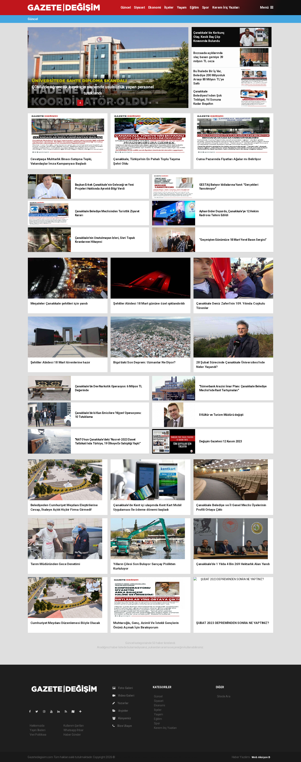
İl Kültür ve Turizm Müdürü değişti (221, 414)
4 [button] (80, 102)
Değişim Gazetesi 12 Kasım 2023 (220, 441)
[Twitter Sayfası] (38, 711)
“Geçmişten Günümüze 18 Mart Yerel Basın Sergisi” (233, 239)
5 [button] (87, 102)
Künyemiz (124, 718)
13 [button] (142, 102)
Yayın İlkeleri (37, 730)
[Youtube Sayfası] (53, 711)
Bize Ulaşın (124, 725)
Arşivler (123, 710)
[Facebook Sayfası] (31, 711)
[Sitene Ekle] (82, 711)
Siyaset (139, 7)
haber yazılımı (124, 757)
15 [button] (156, 102)
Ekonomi (154, 7)
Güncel (126, 7)
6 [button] (94, 102)
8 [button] (108, 102)
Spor (205, 7)
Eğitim (194, 7)
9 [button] (115, 102)
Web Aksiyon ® (261, 757)
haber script (190, 757)
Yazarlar (123, 703)
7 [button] (101, 102)
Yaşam (182, 7)
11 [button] (129, 102)
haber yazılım (174, 757)
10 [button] (122, 102)
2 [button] (66, 102)
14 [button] (149, 102)
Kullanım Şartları (73, 725)
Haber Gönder (72, 734)
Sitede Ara (223, 696)
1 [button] (59, 102)
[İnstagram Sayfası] (46, 711)
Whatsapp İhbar (73, 730)
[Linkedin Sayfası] (60, 711)
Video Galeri (125, 695)
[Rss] (67, 711)
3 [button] (73, 102)
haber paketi (141, 757)
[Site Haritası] (75, 711)
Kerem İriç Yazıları (225, 7)
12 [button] (136, 102)
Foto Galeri (125, 688)
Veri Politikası (38, 734)
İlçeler (169, 7)
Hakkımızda (37, 725)
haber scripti (158, 757)
